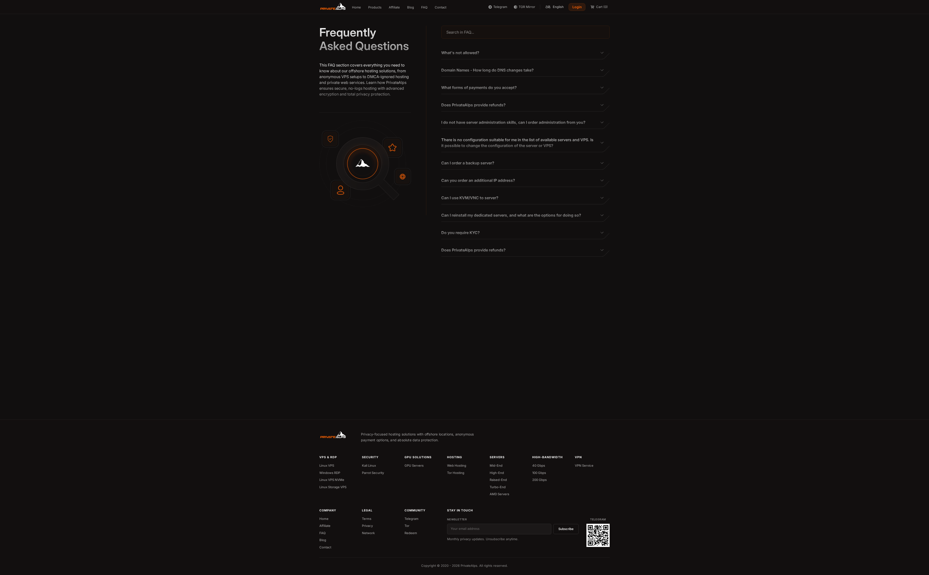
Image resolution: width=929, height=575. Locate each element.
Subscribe (566, 529)
